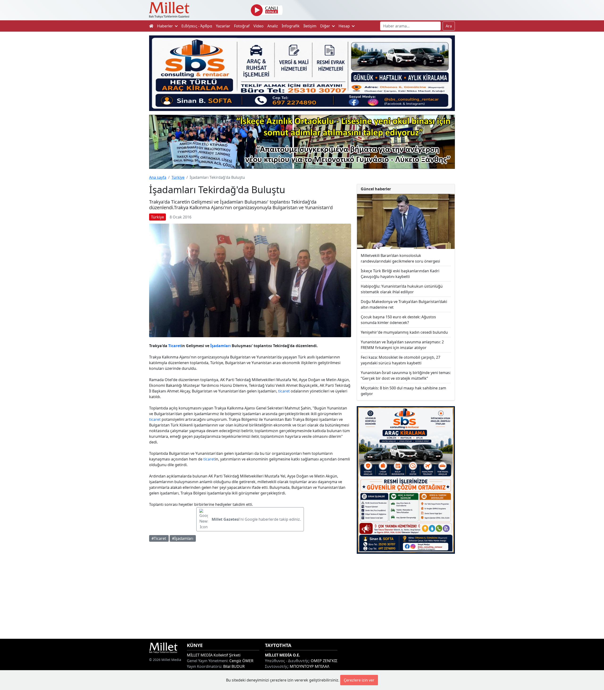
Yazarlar (223, 26)
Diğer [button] (325, 26)
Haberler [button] (165, 26)
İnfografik (291, 26)
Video (258, 26)
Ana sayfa (157, 177)
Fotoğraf (242, 26)
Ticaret (174, 345)
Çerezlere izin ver (359, 680)
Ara (449, 26)
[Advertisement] (406, 596)
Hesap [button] (345, 26)
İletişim (309, 26)
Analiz (272, 26)
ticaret (284, 391)
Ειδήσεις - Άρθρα (196, 26)
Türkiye (178, 177)
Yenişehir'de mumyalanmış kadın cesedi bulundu (404, 332)
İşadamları (220, 345)
